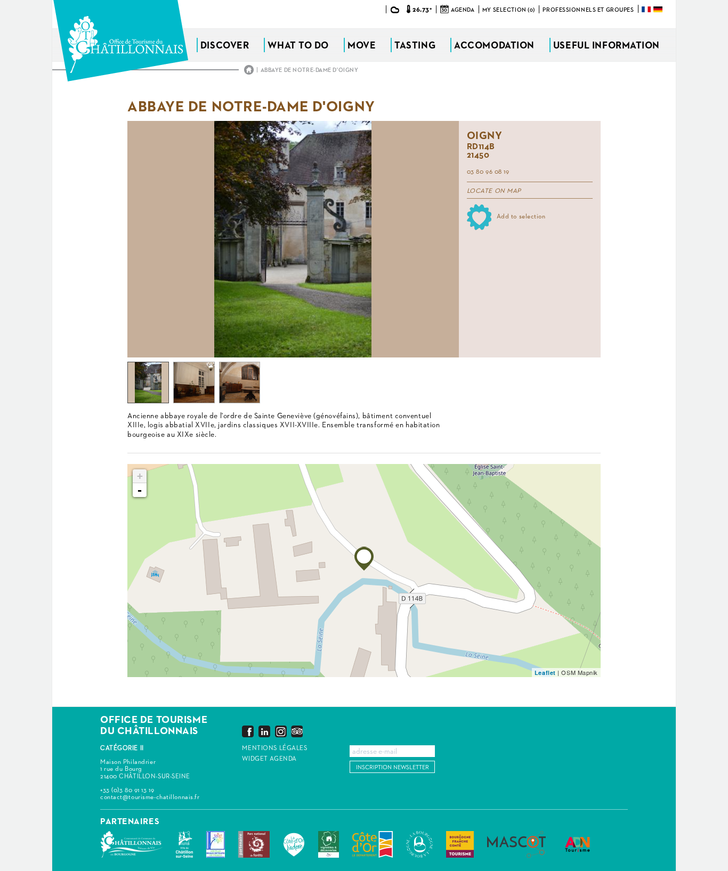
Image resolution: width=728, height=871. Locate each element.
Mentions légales (274, 748)
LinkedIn (264, 731)
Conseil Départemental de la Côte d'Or (372, 844)
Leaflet (545, 673)
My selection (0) (508, 10)
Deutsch (658, 9)
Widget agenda (269, 759)
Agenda (462, 10)
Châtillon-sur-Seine (184, 844)
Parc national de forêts (254, 844)
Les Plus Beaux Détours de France (215, 844)
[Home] (120, 41)
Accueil (249, 70)
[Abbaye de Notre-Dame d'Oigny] (364, 559)
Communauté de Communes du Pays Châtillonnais (131, 844)
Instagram (281, 731)
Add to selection (521, 217)
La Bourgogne (419, 844)
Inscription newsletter (392, 767)
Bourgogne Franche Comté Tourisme (460, 844)
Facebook (248, 731)
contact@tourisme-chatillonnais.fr (149, 797)
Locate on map (494, 191)
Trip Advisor (297, 731)
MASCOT (516, 844)
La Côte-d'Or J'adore (294, 844)
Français (647, 9)
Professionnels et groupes (588, 10)
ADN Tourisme (577, 844)
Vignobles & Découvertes (328, 844)
